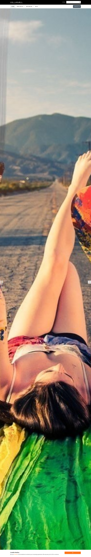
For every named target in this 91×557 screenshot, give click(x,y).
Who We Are (29, 6)
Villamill (16, 2)
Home (12, 6)
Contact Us (77, 6)
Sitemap (63, 2)
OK (72, 552)
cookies (15, 554)
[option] (45, 282)
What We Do (20, 6)
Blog (36, 6)
